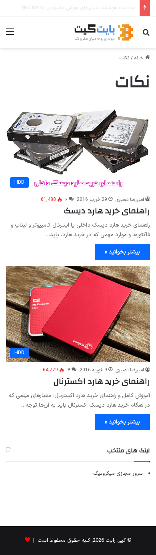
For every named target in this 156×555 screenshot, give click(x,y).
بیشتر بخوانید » (122, 252)
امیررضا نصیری (130, 199)
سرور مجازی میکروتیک (118, 474)
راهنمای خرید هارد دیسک (107, 210)
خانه (139, 58)
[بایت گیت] (104, 32)
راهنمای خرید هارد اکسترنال (102, 381)
